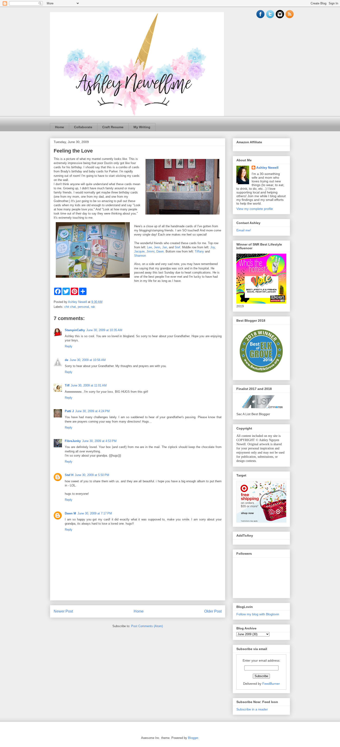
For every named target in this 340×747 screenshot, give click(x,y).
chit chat (70, 306)
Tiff (67, 385)
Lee (149, 247)
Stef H (69, 475)
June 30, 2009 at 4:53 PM (99, 441)
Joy (212, 247)
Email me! (243, 230)
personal (83, 306)
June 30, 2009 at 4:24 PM (92, 411)
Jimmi (150, 251)
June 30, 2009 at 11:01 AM (89, 385)
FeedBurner (271, 683)
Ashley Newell (267, 167)
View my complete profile (254, 209)
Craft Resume (113, 127)
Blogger (193, 738)
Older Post (213, 611)
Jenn (157, 247)
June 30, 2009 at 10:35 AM (104, 330)
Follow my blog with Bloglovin (257, 614)
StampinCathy (75, 330)
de (66, 360)
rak (93, 306)
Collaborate (83, 127)
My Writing (141, 127)
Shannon (140, 255)
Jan (164, 247)
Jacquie (139, 251)
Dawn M (70, 513)
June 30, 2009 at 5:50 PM (92, 475)
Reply (68, 346)
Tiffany (199, 251)
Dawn (160, 251)
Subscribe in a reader (252, 709)
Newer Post (63, 611)
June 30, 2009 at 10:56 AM (88, 360)
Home (59, 127)
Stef (177, 247)
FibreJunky (73, 441)
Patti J (69, 411)
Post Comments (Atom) (147, 626)
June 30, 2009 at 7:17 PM (94, 513)
